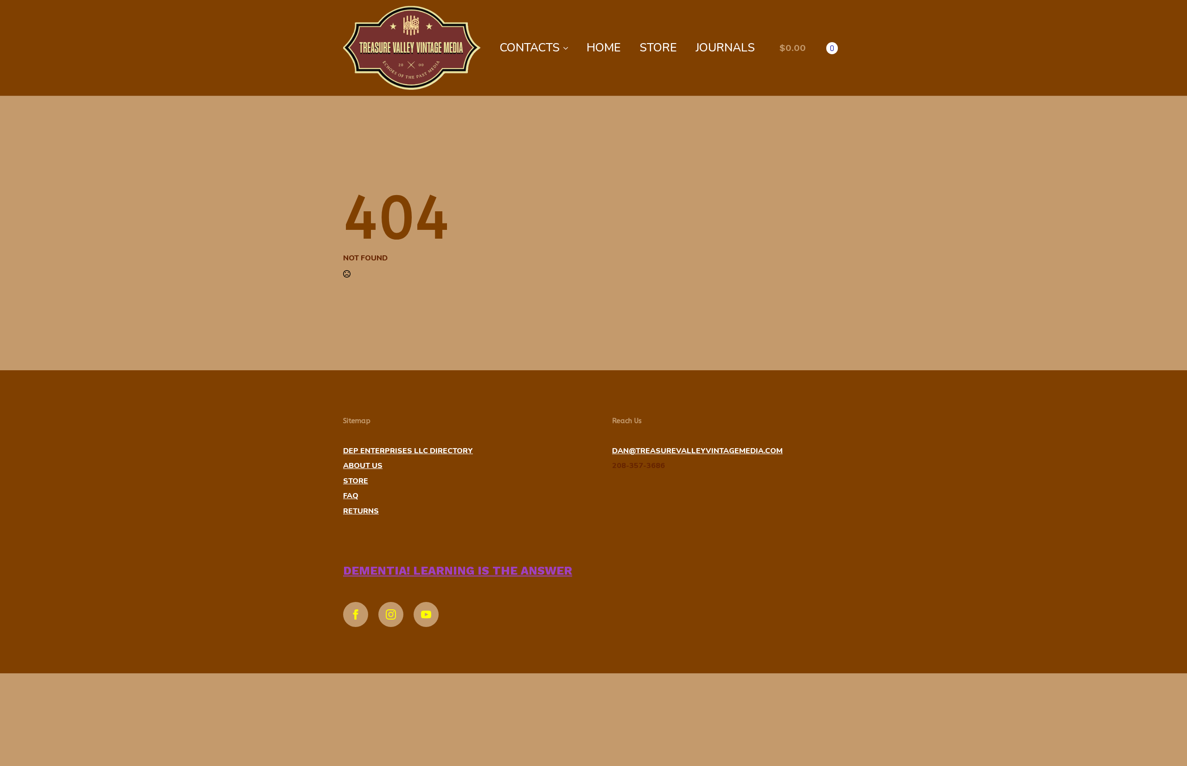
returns (361, 511)
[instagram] (390, 614)
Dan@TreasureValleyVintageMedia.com (697, 451)
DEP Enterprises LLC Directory (408, 451)
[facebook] (355, 614)
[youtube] (426, 614)
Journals (725, 48)
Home (604, 48)
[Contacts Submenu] (568, 48)
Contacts (530, 48)
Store (658, 48)
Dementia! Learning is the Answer (457, 570)
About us (363, 466)
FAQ (350, 496)
